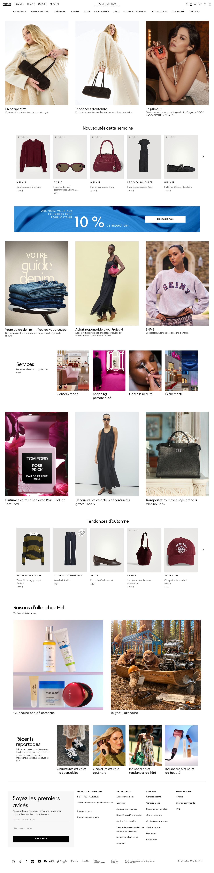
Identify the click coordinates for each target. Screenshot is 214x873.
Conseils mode (153, 803)
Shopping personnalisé (156, 809)
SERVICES (194, 12)
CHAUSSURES (101, 12)
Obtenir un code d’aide (88, 817)
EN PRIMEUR (19, 12)
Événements (151, 834)
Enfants (54, 4)
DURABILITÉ (178, 12)
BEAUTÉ (75, 12)
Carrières (120, 803)
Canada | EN (63, 862)
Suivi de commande (185, 803)
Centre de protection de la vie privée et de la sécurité (130, 829)
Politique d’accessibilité (99, 862)
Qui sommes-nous (125, 797)
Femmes (7, 4)
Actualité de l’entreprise (127, 837)
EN (187, 4)
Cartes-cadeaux (154, 815)
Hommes (19, 4)
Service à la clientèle (126, 821)
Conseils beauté (153, 797)
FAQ (178, 809)
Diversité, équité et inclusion (129, 815)
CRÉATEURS (60, 12)
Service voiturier (153, 828)
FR (191, 4)
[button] (203, 157)
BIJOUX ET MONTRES (134, 12)
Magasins (120, 843)
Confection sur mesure (157, 821)
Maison (42, 4)
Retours (179, 797)
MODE (87, 12)
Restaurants (151, 840)
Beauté (31, 4)
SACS (116, 12)
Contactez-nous (84, 811)
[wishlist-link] (200, 4)
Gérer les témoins (114, 862)
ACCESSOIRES (159, 12)
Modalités (86, 861)
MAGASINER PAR (40, 12)
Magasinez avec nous (126, 809)
